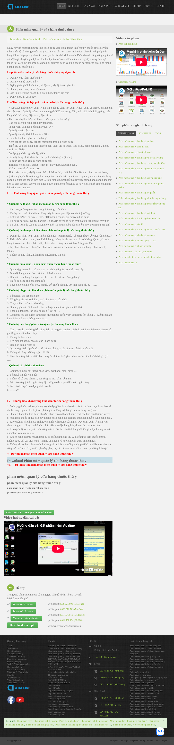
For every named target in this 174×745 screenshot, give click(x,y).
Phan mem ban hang (137, 721)
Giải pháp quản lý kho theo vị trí (62, 646)
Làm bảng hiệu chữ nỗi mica (60, 706)
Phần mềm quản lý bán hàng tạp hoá (135, 141)
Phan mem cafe (24, 721)
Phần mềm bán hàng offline (141, 683)
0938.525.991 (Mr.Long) (112, 670)
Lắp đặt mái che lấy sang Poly (61, 691)
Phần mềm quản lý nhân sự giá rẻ (62, 651)
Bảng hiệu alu (54, 688)
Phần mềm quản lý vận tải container (145, 648)
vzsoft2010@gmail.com (105, 657)
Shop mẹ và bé (13, 677)
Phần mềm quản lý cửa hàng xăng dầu (146, 691)
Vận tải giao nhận (15, 680)
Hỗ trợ (137, 6)
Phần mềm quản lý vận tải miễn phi (145, 714)
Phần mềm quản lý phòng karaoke (134, 246)
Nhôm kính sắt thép (16, 683)
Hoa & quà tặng (14, 661)
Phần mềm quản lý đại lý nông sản (144, 656)
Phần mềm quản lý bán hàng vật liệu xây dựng (140, 157)
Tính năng (104, 6)
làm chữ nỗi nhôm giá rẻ (58, 704)
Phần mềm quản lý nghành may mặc (145, 706)
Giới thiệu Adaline (127, 82)
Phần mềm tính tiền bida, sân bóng (135, 251)
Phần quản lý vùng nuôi (140, 675)
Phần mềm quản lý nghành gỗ (142, 709)
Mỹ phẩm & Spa (14, 667)
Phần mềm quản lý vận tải (131, 224)
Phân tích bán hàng (127, 44)
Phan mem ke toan (122, 724)
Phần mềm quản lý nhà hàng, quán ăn (136, 235)
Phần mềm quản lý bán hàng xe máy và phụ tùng (142, 163)
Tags (158, 133)
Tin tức (148, 6)
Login (164, 741)
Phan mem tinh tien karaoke (94, 721)
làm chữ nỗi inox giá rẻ (58, 701)
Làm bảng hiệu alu (56, 714)
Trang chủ (114, 741)
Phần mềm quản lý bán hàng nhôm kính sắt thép (141, 229)
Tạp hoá (10, 646)
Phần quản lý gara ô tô (139, 672)
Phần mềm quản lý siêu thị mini (133, 146)
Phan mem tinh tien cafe (45, 721)
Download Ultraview (23, 611)
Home (61, 6)
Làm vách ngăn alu (56, 698)
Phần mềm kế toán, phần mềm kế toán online (140, 257)
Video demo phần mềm (144, 724)
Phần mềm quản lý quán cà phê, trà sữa (137, 240)
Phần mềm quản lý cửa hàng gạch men (146, 659)
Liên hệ (160, 6)
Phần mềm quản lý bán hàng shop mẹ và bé (139, 218)
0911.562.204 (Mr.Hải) (111, 705)
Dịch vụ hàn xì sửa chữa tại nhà (62, 672)
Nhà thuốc (11, 675)
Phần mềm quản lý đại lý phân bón (144, 664)
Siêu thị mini (12, 648)
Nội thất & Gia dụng (16, 669)
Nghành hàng (126, 133)
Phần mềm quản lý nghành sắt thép (145, 712)
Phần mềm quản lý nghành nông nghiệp (147, 704)
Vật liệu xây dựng (15, 654)
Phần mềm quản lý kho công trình (144, 693)
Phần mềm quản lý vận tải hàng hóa (145, 646)
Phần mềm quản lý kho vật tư (142, 698)
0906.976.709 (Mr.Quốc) (112, 677)
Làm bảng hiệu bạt (56, 712)
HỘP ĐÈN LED (55, 677)
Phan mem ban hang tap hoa (39, 724)
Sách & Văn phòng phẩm (18, 664)
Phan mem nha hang (69, 721)
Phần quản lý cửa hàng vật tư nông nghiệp (148, 677)
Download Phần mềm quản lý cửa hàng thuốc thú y (46, 461)
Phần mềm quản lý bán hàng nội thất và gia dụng (142, 198)
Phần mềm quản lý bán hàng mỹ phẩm (136, 192)
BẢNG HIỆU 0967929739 (59, 683)
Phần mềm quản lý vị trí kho (141, 688)
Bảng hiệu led (54, 685)
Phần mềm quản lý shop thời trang (135, 152)
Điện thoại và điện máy (17, 659)
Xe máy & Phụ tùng (16, 656)
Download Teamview (23, 604)
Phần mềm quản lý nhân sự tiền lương (64, 654)
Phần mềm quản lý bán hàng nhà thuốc (137, 213)
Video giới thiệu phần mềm (26, 618)
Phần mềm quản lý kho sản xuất (143, 701)
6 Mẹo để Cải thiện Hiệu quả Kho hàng (65, 648)
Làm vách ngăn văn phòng (59, 696)
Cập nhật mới (121, 6)
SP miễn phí (145, 133)
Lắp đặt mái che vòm (57, 693)
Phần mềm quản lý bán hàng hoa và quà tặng (140, 178)
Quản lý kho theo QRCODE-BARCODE (147, 685)
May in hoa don (117, 721)
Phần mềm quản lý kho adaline (143, 696)
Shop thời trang (14, 651)
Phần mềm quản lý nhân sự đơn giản (64, 656)
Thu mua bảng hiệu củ (58, 675)
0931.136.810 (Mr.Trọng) (112, 684)
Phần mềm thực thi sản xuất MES (144, 680)
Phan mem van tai (102, 724)
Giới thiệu (74, 6)
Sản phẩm (89, 6)
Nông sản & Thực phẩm (17, 672)
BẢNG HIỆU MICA (57, 680)
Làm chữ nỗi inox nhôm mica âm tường (65, 709)
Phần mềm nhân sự (127, 262)
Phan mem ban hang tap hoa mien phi (73, 724)
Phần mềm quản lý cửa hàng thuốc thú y (147, 661)
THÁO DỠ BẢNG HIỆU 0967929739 (64, 659)
